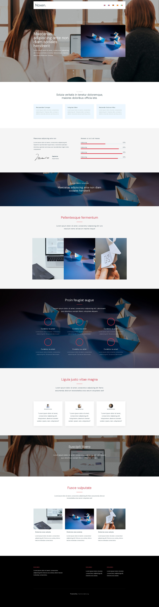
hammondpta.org (83, 594)
